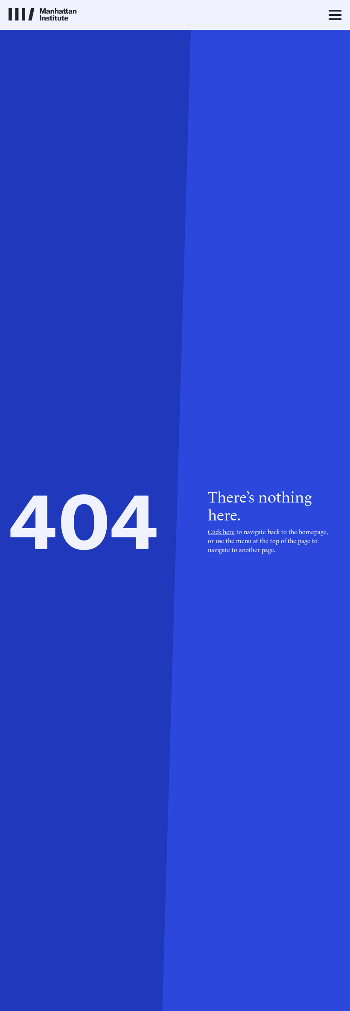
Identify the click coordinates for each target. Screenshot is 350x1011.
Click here (221, 531)
